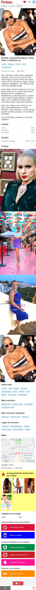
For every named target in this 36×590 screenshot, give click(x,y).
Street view (18, 468)
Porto (20, 517)
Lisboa (3, 517)
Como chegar (7, 468)
